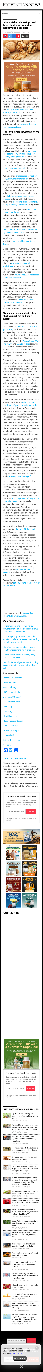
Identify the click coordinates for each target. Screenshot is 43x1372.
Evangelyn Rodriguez (21, 32)
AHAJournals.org (10, 726)
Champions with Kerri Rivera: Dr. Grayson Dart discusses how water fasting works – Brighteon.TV (25, 1168)
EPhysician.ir (9, 735)
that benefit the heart (25, 529)
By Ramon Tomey (25, 1162)
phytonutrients (10, 777)
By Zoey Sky (23, 1120)
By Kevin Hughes (25, 1173)
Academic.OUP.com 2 (12, 702)
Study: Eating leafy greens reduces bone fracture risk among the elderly (25, 1223)
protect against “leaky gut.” (19, 476)
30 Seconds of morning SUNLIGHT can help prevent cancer (24, 1295)
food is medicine (30, 766)
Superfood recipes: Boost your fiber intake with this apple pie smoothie (25, 1201)
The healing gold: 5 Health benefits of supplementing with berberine (25, 1149)
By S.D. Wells (24, 1196)
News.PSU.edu (9, 682)
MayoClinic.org (9, 687)
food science (9, 769)
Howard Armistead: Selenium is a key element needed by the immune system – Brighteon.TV (26, 1212)
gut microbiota (9, 772)
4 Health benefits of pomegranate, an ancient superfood (25, 1286)
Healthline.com (10, 716)
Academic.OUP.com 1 (12, 697)
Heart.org (7, 706)
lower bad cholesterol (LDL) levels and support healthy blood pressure (19, 154)
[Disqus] (21, 946)
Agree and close (19, 1358)
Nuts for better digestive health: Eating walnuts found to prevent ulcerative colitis (20, 665)
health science (23, 772)
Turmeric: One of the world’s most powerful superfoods (25, 1254)
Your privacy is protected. (13, 818)
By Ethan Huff (24, 1143)
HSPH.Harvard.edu (11, 692)
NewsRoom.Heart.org (12, 678)
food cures (17, 766)
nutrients (30, 775)
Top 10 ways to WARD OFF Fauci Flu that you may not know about (25, 1192)
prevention (22, 777)
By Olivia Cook (24, 1153)
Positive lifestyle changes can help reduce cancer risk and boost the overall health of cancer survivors (25, 1127)
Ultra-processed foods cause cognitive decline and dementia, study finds (24, 1139)
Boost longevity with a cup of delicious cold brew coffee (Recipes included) (25, 1305)
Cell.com (7, 745)
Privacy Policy (16, 1353)
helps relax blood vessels (14, 168)
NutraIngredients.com (13, 721)
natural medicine (17, 775)
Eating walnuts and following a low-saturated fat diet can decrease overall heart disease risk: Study (20, 629)
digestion (7, 766)
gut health (34, 769)
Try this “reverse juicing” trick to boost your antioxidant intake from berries (25, 1116)
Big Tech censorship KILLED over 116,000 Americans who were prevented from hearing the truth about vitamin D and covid (24, 1318)
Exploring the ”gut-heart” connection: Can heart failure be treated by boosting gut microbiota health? (21, 639)
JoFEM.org (7, 711)
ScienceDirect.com (11, 740)
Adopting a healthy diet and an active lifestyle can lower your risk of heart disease (25, 1276)
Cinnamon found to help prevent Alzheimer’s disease (24, 1158)
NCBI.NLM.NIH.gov (11, 730)
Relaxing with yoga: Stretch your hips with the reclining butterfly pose (24, 1235)
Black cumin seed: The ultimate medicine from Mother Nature (24, 1245)
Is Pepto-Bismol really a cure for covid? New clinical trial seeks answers (24, 1264)
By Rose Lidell (24, 1310)
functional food (22, 769)
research (32, 777)
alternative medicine (26, 763)
